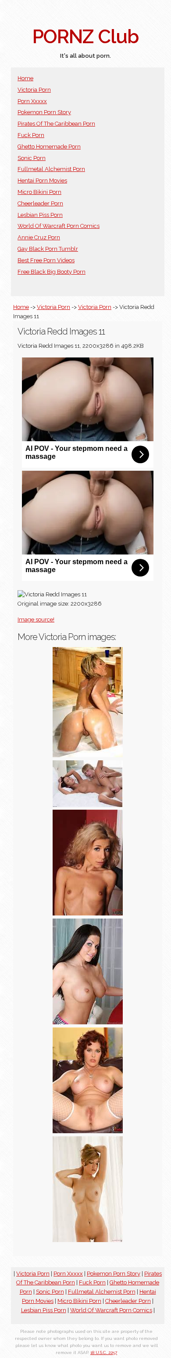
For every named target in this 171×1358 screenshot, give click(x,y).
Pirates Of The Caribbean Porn (56, 123)
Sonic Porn (32, 158)
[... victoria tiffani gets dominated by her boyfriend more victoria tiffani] (88, 913)
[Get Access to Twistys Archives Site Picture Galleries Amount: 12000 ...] (88, 755)
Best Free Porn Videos (46, 260)
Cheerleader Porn (40, 203)
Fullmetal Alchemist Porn (51, 169)
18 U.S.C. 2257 (103, 1352)
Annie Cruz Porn (39, 237)
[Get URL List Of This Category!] (88, 1131)
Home (25, 78)
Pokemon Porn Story (44, 112)
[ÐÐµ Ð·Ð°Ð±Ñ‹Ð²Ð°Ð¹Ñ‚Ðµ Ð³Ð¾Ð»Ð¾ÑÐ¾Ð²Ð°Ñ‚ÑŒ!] (88, 1240)
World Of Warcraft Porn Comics (59, 226)
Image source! (36, 619)
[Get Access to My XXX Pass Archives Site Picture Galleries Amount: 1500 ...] (88, 1022)
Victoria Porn (34, 89)
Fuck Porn (31, 135)
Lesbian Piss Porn (40, 215)
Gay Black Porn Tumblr (48, 249)
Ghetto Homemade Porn (49, 146)
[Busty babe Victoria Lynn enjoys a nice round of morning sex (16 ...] (88, 805)
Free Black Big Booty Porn (52, 271)
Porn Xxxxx (32, 101)
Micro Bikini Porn (39, 192)
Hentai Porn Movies (42, 180)
